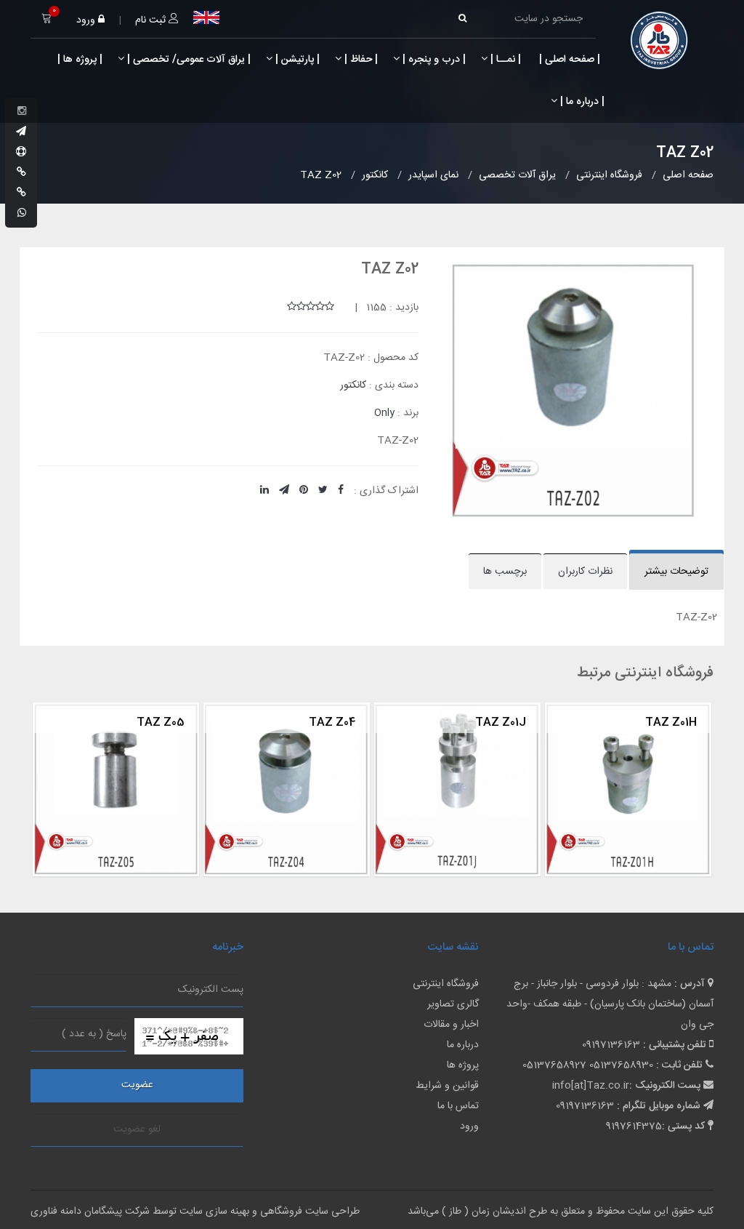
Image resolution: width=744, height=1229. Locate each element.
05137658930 (621, 1065)
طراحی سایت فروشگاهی (308, 1211)
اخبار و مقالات (451, 1024)
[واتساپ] (22, 214)
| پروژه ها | (78, 59)
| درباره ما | (580, 102)
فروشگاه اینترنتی (446, 984)
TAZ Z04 (565, 722)
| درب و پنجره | (433, 59)
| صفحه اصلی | (568, 59)
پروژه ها (463, 1065)
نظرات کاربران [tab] (585, 571)
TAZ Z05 (394, 722)
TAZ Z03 (223, 722)
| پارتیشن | (296, 59)
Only (384, 413)
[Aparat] (21, 152)
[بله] (21, 173)
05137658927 (554, 1065)
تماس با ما (458, 1106)
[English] (206, 17)
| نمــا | (504, 59)
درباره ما (463, 1045)
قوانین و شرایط (447, 1085)
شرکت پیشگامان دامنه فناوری (90, 1211)
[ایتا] (21, 193)
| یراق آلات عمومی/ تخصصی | (187, 59)
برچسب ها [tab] (505, 571)
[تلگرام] (21, 132)
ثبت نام (152, 20)
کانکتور (353, 385)
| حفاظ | (359, 59)
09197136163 (611, 1045)
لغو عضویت (137, 1129)
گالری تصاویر (453, 1004)
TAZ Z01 (54, 722)
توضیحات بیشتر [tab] (676, 571)
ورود (87, 20)
